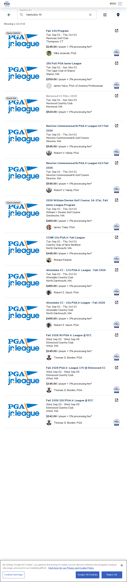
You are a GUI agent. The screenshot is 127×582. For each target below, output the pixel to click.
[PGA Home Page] (7, 4)
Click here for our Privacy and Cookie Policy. (71, 568)
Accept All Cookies (88, 574)
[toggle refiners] (105, 15)
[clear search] (90, 15)
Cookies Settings (13, 574)
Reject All (112, 574)
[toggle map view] (118, 15)
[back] (9, 15)
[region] (63, 571)
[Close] (121, 565)
